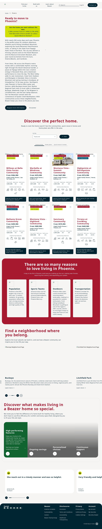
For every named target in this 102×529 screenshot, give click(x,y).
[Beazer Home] (10, 5)
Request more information (16, 108)
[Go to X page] (14, 508)
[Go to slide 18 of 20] (23, 497)
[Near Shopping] (94, 189)
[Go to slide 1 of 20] (10, 497)
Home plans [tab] (48, 144)
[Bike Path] (59, 238)
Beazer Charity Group (50, 518)
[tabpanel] (51, 202)
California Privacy (81, 512)
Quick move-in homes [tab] (60, 144)
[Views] (39, 189)
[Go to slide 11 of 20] (18, 497)
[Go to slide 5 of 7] (12, 395)
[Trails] (86, 189)
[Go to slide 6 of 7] (14, 395)
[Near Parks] (70, 238)
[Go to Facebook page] (5, 508)
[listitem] (39, 481)
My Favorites (92, 512)
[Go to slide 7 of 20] (15, 497)
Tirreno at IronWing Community (83, 221)
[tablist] (51, 144)
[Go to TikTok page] (11, 508)
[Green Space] (23, 189)
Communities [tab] (39, 144)
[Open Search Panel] (59, 5)
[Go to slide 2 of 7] (9, 395)
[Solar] (8, 189)
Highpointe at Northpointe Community (84, 170)
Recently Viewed (93, 515)
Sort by (34, 133)
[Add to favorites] (23, 156)
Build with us (36, 5)
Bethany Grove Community (14, 220)
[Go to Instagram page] (8, 508)
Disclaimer (32, 108)
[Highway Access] (39, 193)
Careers (46, 515)
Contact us (92, 5)
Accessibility (63, 515)
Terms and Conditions (66, 512)
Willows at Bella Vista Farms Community (14, 170)
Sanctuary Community (60, 220)
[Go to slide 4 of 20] (13, 497)
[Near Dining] (43, 189)
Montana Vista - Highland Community (38, 221)
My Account (92, 509)
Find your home (24, 5)
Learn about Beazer (50, 5)
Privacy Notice (80, 509)
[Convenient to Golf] (46, 189)
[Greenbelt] (15, 193)
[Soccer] (19, 189)
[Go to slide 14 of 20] (20, 497)
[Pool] (15, 189)
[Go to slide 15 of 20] (21, 497)
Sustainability (48, 512)
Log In (82, 5)
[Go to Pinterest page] (21, 508)
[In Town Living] (70, 189)
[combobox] (45, 137)
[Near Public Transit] (23, 238)
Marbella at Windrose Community (36, 170)
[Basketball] (11, 189)
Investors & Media (49, 509)
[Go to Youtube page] (18, 508)
